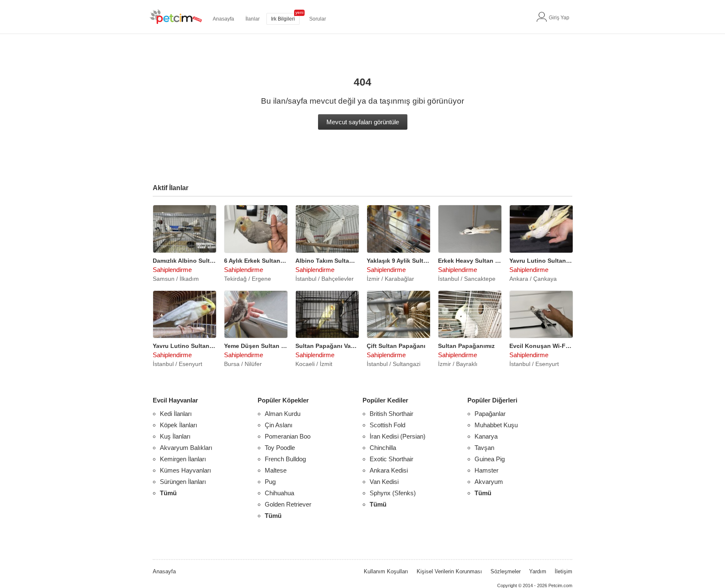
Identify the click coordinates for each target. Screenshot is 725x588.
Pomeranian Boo (287, 436)
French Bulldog (285, 459)
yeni (299, 12)
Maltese (276, 470)
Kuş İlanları (175, 436)
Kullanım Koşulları (386, 571)
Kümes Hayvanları (185, 470)
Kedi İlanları (176, 413)
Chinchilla (383, 447)
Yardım (537, 571)
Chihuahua (279, 493)
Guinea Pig (490, 459)
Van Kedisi (384, 481)
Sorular (317, 19)
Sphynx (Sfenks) (393, 493)
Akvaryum (489, 481)
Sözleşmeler (505, 571)
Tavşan (484, 447)
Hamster (486, 470)
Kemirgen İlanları (183, 459)
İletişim (563, 571)
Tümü (168, 493)
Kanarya (486, 436)
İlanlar (252, 19)
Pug (270, 481)
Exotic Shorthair (391, 459)
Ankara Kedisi (389, 470)
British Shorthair (391, 413)
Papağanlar (490, 413)
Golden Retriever (288, 504)
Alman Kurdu (282, 413)
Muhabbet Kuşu (496, 425)
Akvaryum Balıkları (186, 447)
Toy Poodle (280, 447)
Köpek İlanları (178, 425)
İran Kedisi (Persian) (397, 436)
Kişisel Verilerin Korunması (449, 571)
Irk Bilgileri (283, 19)
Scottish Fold (387, 425)
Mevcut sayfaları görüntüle (362, 121)
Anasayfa (223, 19)
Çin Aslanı (278, 425)
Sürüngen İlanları (183, 481)
